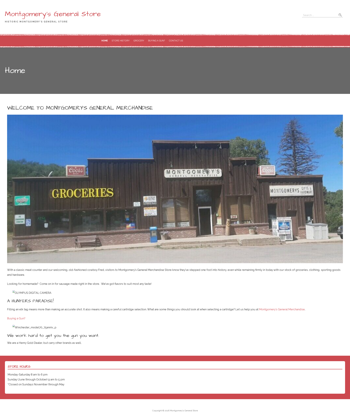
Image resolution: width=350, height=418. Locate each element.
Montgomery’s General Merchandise (282, 309)
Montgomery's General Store (53, 14)
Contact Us (176, 40)
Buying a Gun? (156, 40)
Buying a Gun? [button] (16, 318)
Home (104, 40)
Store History (121, 40)
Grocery (138, 40)
